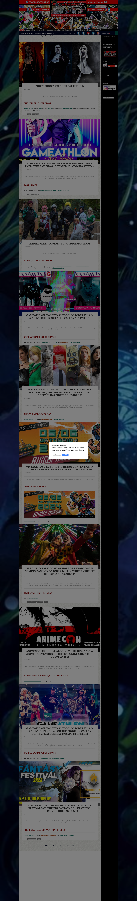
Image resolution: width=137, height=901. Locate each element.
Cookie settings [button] (57, 455)
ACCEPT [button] (65, 454)
